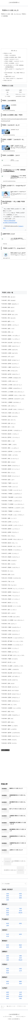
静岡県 (7, 947)
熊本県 (7, 998)
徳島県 (7, 981)
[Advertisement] (14, 33)
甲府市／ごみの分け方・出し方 (11, 59)
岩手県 (7, 897)
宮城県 (7, 899)
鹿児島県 (20, 996)
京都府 (7, 957)
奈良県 (20, 957)
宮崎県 (20, 994)
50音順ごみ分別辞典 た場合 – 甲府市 (13, 57)
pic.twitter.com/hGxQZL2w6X (10, 222)
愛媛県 (20, 981)
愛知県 (20, 944)
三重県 (20, 947)
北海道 (7, 893)
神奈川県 (20, 912)
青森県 (7, 895)
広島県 (20, 968)
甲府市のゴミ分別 (7, 53)
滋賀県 (7, 955)
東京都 (20, 910)
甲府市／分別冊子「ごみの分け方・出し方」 (14, 61)
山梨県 (7, 925)
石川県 (7, 936)
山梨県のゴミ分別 (6, 750)
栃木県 (7, 910)
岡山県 (7, 972)
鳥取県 (7, 968)
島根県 (7, 970)
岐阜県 (7, 944)
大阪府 (7, 959)
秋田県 (20, 893)
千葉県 (20, 908)
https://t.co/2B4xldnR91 (9, 220)
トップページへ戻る (7, 1016)
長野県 (20, 923)
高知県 (20, 983)
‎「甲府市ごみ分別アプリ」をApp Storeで (14, 78)
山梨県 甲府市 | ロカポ (10, 76)
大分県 (20, 992)
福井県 (20, 934)
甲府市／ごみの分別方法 (10, 55)
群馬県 (7, 912)
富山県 (7, 934)
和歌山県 (20, 959)
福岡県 (7, 992)
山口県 (20, 970)
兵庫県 (20, 955)
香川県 (7, 983)
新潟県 (7, 923)
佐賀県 (7, 994)
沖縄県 (20, 998)
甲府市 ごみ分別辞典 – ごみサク (12, 63)
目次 (12, 50)
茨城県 (7, 908)
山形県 (20, 895)
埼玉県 (7, 914)
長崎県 (7, 996)
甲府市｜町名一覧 (7, 80)
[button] (25, 883)
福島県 (20, 897)
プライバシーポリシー (20, 1016)
